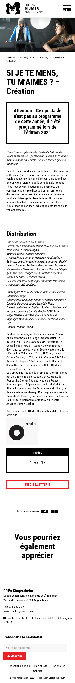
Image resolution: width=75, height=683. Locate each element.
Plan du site (41, 665)
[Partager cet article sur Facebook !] (54, 512)
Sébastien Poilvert (57, 678)
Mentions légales (20, 665)
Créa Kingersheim (20, 678)
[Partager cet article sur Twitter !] (44, 512)
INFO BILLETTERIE (37, 484)
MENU (67, 9)
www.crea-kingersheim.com (19, 611)
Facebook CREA (43, 618)
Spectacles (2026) (18, 57)
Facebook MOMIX (16, 618)
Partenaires (58, 665)
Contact (37, 670)
